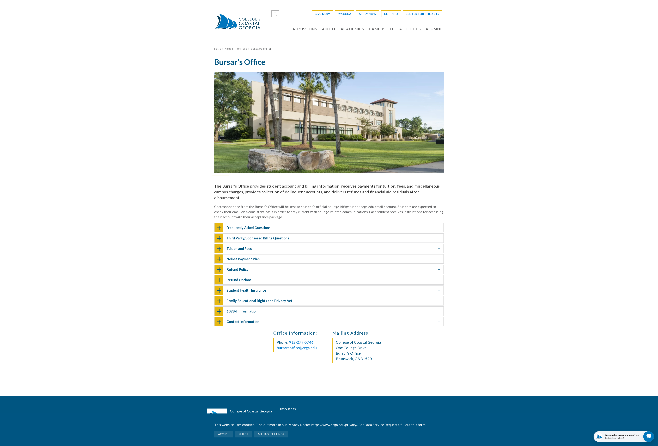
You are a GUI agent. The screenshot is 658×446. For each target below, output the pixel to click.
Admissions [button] (305, 29)
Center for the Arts (422, 13)
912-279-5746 (301, 342)
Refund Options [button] (239, 280)
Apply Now (367, 13)
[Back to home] (237, 21)
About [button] (329, 29)
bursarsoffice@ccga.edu (297, 347)
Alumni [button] (433, 29)
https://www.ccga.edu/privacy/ (334, 425)
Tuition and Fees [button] (239, 248)
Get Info (391, 13)
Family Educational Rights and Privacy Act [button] (259, 301)
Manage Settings (271, 434)
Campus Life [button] (381, 29)
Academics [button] (352, 29)
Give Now (322, 13)
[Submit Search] (275, 13)
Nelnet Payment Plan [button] (243, 259)
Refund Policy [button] (237, 269)
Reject (243, 434)
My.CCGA (344, 13)
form (421, 425)
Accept (223, 434)
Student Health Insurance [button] (246, 290)
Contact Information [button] (243, 322)
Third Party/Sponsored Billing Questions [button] (258, 238)
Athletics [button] (410, 29)
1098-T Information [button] (242, 311)
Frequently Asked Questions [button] (248, 228)
